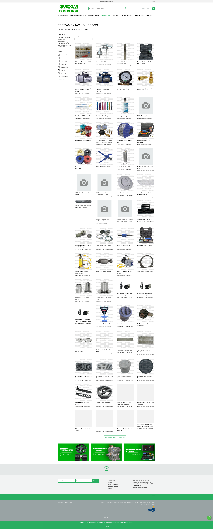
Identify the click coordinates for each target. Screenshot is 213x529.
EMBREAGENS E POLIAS (65, 18)
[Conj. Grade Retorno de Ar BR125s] (145, 339)
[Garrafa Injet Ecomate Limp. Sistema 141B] (83, 261)
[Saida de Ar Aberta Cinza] (125, 182)
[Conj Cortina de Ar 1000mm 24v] (83, 201)
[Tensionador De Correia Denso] (104, 313)
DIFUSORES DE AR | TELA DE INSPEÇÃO (145, 170)
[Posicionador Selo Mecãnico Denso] (104, 287)
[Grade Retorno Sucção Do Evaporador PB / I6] (145, 182)
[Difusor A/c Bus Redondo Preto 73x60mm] (83, 418)
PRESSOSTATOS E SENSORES (95, 18)
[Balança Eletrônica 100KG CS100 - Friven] (145, 51)
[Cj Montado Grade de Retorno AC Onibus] (145, 156)
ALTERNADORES (63, 15)
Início (139, 26)
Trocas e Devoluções (113, 484)
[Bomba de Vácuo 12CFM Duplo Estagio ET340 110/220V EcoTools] (104, 77)
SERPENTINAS (127, 18)
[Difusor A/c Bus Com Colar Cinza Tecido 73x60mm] (125, 392)
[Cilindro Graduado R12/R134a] (125, 156)
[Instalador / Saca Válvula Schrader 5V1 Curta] (125, 235)
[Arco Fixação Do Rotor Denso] (145, 261)
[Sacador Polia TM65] (104, 51)
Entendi (106, 526)
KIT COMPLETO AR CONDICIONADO (122, 15)
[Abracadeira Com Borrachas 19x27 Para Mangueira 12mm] (145, 285)
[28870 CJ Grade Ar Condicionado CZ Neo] (104, 182)
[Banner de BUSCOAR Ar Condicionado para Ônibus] (73, 452)
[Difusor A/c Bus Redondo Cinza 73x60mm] (145, 392)
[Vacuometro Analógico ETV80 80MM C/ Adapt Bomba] (125, 77)
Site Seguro (111, 488)
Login (154, 1)
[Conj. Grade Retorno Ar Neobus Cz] (83, 366)
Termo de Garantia (113, 486)
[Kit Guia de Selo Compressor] (104, 105)
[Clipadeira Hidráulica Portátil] (145, 235)
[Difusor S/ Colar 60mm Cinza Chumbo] (104, 392)
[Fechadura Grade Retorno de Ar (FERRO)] (145, 313)
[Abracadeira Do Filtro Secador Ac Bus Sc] (125, 418)
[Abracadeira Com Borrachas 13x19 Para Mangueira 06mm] (145, 416)
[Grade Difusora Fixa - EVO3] (145, 208)
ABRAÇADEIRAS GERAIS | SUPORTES (124, 221)
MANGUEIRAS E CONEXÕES (143, 15)
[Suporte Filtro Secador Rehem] (125, 208)
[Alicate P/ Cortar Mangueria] (104, 156)
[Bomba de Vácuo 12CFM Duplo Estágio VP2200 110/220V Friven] (83, 77)
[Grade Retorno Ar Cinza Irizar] (125, 339)
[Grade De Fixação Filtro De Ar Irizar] (104, 339)
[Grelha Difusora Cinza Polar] (104, 418)
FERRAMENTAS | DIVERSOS (81, 207)
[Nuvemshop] (65, 503)
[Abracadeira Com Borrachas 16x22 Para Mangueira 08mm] (83, 311)
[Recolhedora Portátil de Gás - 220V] (125, 130)
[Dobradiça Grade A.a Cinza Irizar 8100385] (83, 339)
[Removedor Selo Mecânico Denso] (83, 287)
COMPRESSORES (93, 15)
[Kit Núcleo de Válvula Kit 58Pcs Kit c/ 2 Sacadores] (83, 51)
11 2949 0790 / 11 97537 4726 (141, 480)
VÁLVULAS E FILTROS (140, 18)
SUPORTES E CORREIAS (113, 18)
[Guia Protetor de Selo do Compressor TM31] (125, 51)
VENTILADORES (79, 18)
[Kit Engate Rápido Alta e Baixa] (83, 130)
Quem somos (111, 480)
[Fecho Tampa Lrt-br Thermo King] (104, 235)
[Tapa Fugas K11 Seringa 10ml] (83, 105)
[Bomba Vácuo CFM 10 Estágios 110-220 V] (125, 261)
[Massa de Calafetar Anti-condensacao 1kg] (104, 208)
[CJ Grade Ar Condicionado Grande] (83, 182)
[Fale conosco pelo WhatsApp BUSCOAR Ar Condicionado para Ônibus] (209, 518)
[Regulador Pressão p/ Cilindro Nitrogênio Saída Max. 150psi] (104, 130)
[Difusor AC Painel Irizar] (125, 313)
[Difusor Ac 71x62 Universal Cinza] (125, 366)
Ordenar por (77, 36)
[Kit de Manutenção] (145, 105)
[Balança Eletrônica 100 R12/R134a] (145, 130)
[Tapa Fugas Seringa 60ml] (125, 105)
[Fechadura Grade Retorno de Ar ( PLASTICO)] (83, 235)
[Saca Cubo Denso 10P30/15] (104, 261)
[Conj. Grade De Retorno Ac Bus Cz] (104, 366)
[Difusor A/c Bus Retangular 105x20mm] (83, 392)
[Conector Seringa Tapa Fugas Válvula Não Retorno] (145, 77)
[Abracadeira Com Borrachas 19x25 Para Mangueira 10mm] (125, 285)
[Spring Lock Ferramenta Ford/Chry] (83, 156)
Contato (110, 482)
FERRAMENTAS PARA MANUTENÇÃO (82, 65)
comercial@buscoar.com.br (106, 1)
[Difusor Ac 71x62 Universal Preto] (145, 366)
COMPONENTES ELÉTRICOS (78, 15)
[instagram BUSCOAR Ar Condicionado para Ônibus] (106, 469)
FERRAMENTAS (105, 15)
